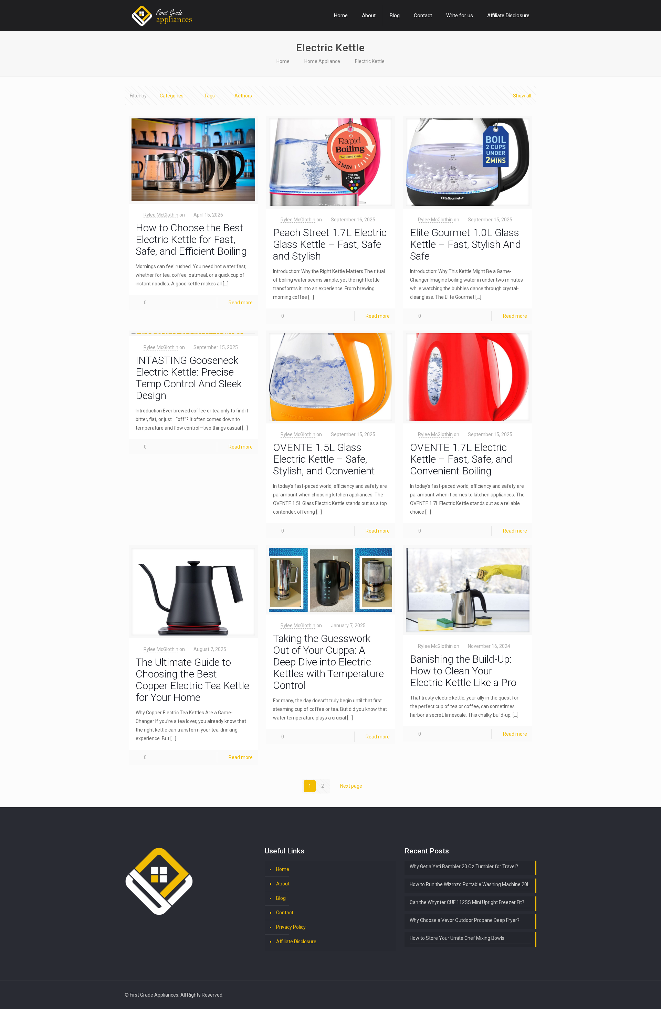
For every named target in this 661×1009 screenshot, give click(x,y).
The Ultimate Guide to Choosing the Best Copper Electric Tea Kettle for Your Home (192, 679)
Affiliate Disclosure (296, 941)
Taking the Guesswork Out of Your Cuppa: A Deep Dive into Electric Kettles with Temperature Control (328, 661)
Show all (522, 95)
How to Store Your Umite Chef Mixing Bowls (457, 938)
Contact (284, 912)
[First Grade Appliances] (162, 15)
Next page (351, 786)
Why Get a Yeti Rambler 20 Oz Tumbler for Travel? (464, 866)
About (283, 883)
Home (283, 61)
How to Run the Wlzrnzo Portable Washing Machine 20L (469, 884)
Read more (241, 302)
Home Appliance (322, 61)
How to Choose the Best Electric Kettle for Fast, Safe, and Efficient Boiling (191, 239)
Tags (209, 95)
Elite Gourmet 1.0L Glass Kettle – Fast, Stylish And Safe (465, 244)
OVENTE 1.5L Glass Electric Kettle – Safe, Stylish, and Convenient (324, 459)
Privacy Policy (291, 927)
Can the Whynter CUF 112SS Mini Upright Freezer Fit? (467, 902)
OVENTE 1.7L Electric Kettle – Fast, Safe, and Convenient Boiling (461, 459)
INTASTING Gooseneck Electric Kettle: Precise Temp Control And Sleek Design (189, 377)
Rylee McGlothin (161, 215)
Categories (171, 95)
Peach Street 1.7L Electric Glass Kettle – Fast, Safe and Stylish (330, 244)
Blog (281, 898)
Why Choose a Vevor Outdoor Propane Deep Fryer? (465, 920)
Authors (243, 95)
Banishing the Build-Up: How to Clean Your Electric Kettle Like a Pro (463, 671)
